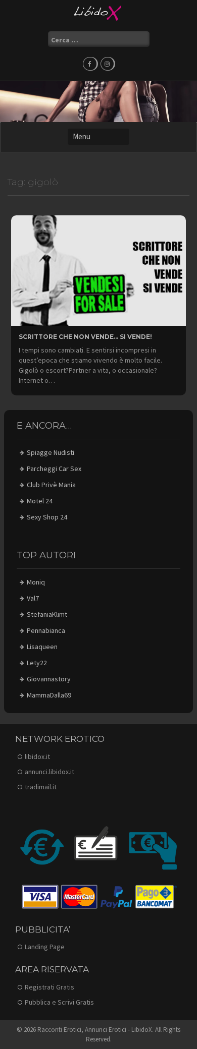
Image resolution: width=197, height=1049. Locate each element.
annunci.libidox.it (49, 771)
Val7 (33, 598)
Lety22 (37, 662)
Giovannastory (49, 678)
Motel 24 (40, 500)
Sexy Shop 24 (47, 516)
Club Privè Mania (51, 484)
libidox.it (37, 756)
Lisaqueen (42, 646)
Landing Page (45, 946)
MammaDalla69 (49, 695)
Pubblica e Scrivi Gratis (59, 1002)
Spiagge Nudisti (50, 452)
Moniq (36, 582)
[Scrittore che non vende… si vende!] (98, 269)
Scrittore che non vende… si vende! (85, 336)
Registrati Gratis (49, 987)
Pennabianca (46, 630)
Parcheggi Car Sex (54, 468)
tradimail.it (41, 786)
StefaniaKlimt (47, 614)
